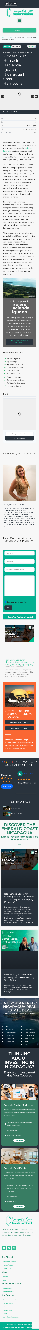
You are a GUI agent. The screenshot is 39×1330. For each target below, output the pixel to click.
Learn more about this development (19, 341)
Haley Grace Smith (14, 504)
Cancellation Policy (25, 1325)
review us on (7, 786)
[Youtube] (15, 4)
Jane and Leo (15, 808)
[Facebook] (7, 4)
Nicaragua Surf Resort (13, 740)
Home (3, 37)
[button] (19, 20)
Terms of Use (11, 1325)
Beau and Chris (16, 813)
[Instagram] (11, 4)
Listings (10, 37)
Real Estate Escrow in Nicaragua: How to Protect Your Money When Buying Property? (19, 662)
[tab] (19, 808)
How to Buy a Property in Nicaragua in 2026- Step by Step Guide (19, 977)
